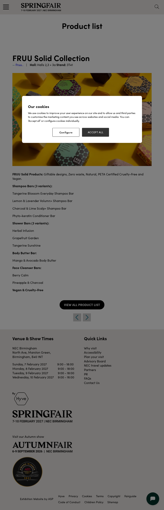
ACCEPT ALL (95, 132)
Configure (66, 132)
